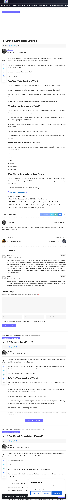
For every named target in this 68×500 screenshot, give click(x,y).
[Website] (59, 222)
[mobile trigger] (3, 1)
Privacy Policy (26, 496)
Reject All (46, 493)
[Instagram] (63, 222)
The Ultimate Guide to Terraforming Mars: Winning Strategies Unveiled (33, 202)
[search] (65, 2)
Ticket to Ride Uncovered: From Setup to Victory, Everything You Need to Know (36, 205)
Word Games (15, 12)
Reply (63, 255)
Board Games (6, 12)
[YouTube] (61, 222)
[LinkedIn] (65, 222)
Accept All (57, 493)
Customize (36, 493)
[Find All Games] (6, 1)
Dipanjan (10, 50)
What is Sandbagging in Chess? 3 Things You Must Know (28, 199)
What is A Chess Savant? (17, 196)
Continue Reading (34, 420)
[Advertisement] (34, 26)
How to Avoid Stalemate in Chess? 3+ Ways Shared (26, 208)
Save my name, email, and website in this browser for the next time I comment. (25, 321)
